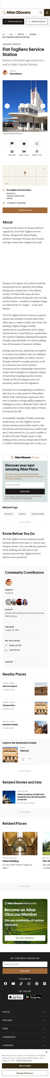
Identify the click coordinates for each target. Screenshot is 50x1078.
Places (6, 1012)
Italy (40, 330)
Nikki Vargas (11, 616)
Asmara (24, 750)
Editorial (8, 1020)
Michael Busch (19, 613)
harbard (9, 593)
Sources (9, 662)
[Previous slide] (7, 106)
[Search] (41, 12)
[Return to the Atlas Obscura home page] (17, 12)
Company (8, 1045)
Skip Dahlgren (16, 74)
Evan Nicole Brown (35, 613)
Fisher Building (11, 861)
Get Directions (25, 210)
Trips (5, 1029)
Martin (8, 613)
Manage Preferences (25, 1073)
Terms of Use (28, 498)
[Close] (46, 1052)
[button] (12, 144)
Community (9, 1037)
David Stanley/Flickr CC (13, 133)
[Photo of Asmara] (10, 754)
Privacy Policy (16, 498)
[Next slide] (42, 106)
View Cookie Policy (24, 1061)
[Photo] (41, 689)
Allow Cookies (25, 1066)
